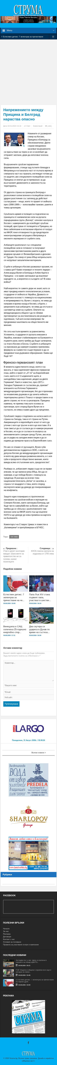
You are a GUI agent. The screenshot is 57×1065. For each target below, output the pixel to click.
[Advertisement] (28, 72)
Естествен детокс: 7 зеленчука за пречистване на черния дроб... (35, 981)
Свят (28, 126)
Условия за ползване (12, 942)
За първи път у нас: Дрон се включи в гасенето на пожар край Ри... (31, 961)
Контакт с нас (9, 939)
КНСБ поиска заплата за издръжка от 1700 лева (42, 551)
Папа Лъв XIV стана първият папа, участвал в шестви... (40, 597)
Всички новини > (39, 753)
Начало (6, 929)
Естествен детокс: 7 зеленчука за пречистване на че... (13, 597)
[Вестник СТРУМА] (28, 10)
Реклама (6, 934)
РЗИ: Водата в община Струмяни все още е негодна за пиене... (33, 971)
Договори (7, 937)
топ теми (14, 537)
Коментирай (37, 126)
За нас (6, 931)
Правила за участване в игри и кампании (21, 944)
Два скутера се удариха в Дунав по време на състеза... (39, 629)
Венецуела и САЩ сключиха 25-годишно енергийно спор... (14, 629)
